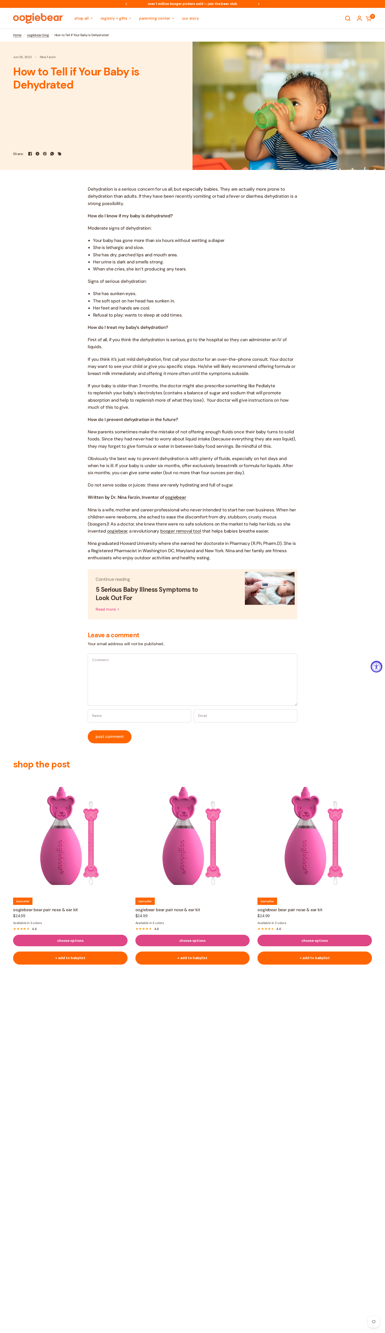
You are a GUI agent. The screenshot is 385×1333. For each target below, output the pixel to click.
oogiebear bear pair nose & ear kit (45, 909)
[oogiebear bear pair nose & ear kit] (70, 835)
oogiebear (175, 497)
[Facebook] (30, 154)
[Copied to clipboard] (59, 154)
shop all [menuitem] (81, 18)
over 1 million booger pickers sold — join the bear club (192, 4)
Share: (18, 154)
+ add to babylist (70, 958)
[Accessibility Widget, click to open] (376, 666)
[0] (367, 18)
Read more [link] (106, 609)
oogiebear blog (38, 35)
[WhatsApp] (52, 154)
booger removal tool (180, 531)
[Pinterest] (45, 154)
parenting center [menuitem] (154, 18)
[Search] (348, 18)
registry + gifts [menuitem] (114, 18)
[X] (37, 154)
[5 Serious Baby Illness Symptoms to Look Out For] (270, 594)
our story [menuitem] (190, 18)
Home (17, 35)
